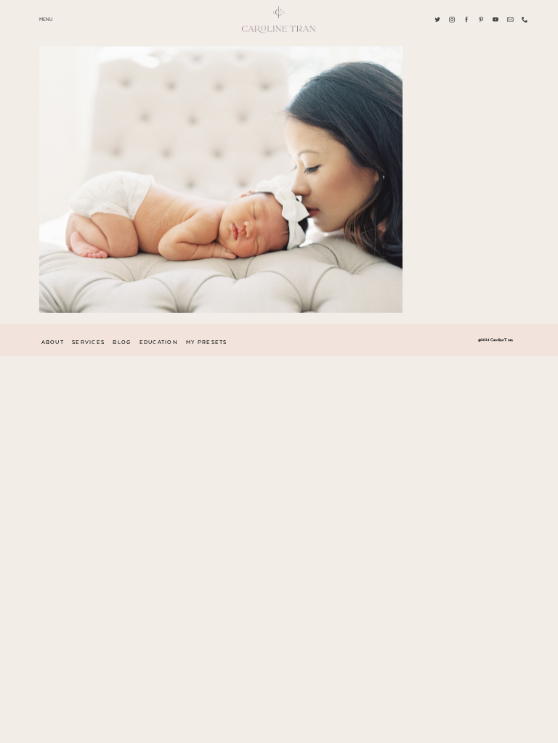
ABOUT (52, 342)
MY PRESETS (206, 342)
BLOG (122, 342)
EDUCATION (159, 342)
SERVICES (88, 342)
